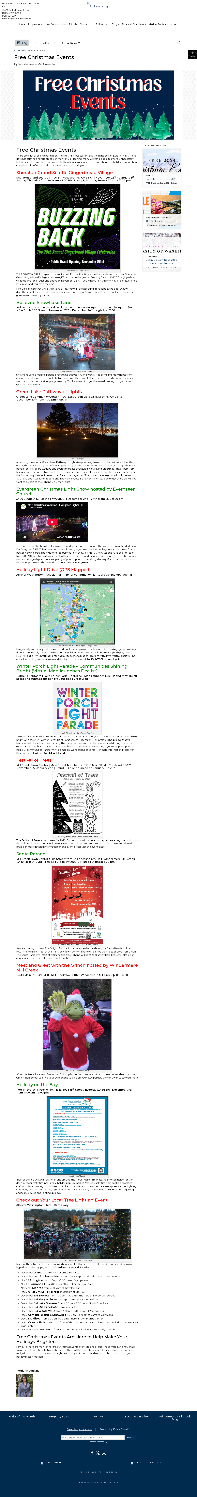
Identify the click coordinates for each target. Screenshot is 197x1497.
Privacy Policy (108, 1472)
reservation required (120, 1189)
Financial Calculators (134, 24)
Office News (20, 51)
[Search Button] (179, 43)
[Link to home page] (98, 6)
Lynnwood (46, 1329)
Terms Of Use (88, 1472)
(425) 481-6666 (9, 16)
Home (21, 24)
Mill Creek (46, 1307)
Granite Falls (37, 1322)
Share (192, 56)
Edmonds (36, 1284)
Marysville (46, 1299)
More (174, 26)
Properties (35, 26)
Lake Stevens (48, 1303)
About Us (86, 26)
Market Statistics (158, 24)
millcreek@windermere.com (16, 18)
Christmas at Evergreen (74, 562)
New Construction (55, 24)
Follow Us (102, 26)
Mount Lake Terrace (45, 1291)
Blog (116, 26)
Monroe (37, 1288)
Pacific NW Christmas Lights (103, 659)
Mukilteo (34, 1318)
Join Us (73, 24)
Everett (44, 1295)
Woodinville (47, 1311)
